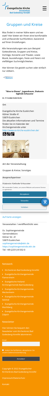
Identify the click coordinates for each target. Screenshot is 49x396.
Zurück (9, 77)
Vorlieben (24, 207)
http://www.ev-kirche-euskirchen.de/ (20, 130)
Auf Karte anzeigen (11, 217)
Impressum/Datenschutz (13, 378)
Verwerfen (24, 201)
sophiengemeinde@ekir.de (15, 243)
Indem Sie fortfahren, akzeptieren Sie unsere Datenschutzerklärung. (18, 351)
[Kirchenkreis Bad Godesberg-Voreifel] (16, 13)
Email (4, 340)
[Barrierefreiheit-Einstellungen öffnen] (45, 202)
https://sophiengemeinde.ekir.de (18, 246)
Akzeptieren (24, 194)
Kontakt (5, 384)
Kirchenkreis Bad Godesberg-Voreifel (22, 270)
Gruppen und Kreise (24, 24)
